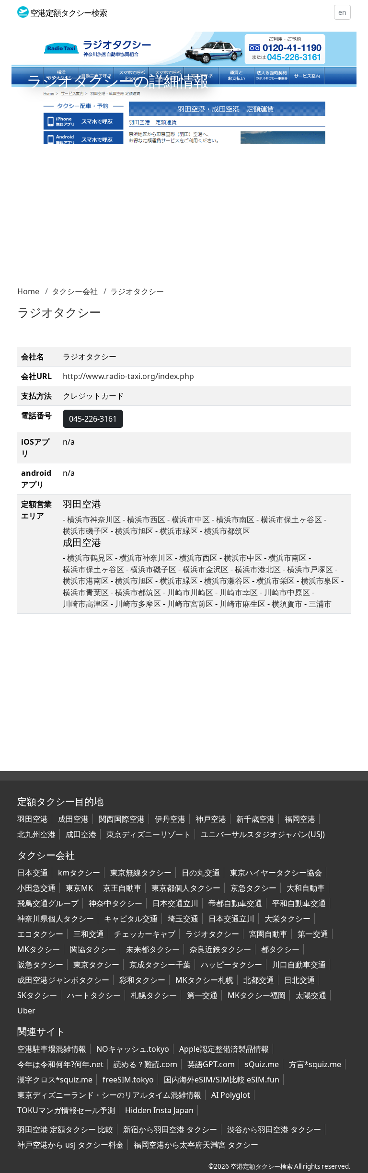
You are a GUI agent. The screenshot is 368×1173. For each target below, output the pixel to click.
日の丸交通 (201, 872)
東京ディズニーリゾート (148, 834)
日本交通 (32, 872)
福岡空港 (300, 819)
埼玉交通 (183, 918)
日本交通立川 (175, 903)
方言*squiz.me (315, 1064)
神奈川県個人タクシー (55, 918)
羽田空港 (32, 819)
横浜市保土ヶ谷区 (291, 519)
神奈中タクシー (115, 903)
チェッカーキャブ (144, 934)
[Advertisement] (184, 218)
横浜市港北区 (258, 569)
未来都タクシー (153, 949)
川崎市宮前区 (191, 603)
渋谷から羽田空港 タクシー (274, 1129)
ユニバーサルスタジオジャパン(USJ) (263, 834)
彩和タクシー (142, 980)
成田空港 (73, 819)
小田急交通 (36, 888)
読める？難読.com (145, 1064)
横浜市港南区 (86, 580)
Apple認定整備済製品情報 (224, 1049)
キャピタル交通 (131, 918)
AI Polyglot (230, 1095)
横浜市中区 (191, 519)
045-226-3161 (93, 419)
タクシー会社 (75, 291)
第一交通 (313, 934)
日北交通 (299, 980)
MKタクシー (38, 949)
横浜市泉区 (320, 580)
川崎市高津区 (87, 603)
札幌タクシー (154, 995)
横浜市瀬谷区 (227, 580)
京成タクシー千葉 (160, 964)
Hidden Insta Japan (159, 1110)
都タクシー (280, 949)
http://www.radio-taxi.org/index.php (128, 376)
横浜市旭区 (134, 531)
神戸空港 (211, 819)
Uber (26, 1010)
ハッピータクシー (231, 964)
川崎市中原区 (288, 592)
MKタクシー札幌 (204, 980)
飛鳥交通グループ (48, 903)
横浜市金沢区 (206, 569)
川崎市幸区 (239, 592)
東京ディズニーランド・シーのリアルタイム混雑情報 (109, 1095)
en (342, 12)
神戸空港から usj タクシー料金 (70, 1144)
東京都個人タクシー (185, 888)
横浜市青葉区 (86, 592)
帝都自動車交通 (235, 903)
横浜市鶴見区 (90, 557)
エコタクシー (40, 934)
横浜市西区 (146, 519)
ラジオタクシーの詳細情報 (117, 80)
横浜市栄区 (275, 580)
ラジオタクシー (137, 291)
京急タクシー (253, 888)
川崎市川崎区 (191, 592)
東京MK (79, 888)
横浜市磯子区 (86, 531)
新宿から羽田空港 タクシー (170, 1129)
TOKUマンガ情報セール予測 (66, 1110)
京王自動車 (122, 888)
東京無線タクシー (141, 872)
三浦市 (320, 603)
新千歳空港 (255, 819)
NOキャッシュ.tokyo (132, 1049)
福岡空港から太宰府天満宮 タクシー (196, 1144)
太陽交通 (311, 995)
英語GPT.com (211, 1064)
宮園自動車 (268, 934)
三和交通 (88, 934)
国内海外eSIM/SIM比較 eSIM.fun (221, 1079)
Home (28, 291)
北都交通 (258, 980)
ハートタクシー (94, 995)
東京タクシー (96, 964)
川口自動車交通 (299, 964)
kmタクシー (79, 872)
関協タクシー (93, 949)
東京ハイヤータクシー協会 (276, 872)
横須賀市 (288, 603)
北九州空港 (36, 834)
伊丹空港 (170, 819)
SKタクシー (37, 995)
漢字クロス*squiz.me (54, 1079)
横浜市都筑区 (227, 531)
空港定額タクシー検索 (261, 1166)
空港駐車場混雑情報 (51, 1049)
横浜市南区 (235, 519)
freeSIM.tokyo (128, 1079)
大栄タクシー (287, 918)
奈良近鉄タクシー (220, 949)
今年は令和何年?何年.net (60, 1064)
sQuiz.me (262, 1064)
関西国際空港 (122, 819)
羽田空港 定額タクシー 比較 (65, 1129)
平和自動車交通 (299, 903)
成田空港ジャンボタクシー (63, 980)
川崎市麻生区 (243, 603)
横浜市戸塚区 (310, 569)
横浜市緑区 (179, 531)
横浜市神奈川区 (94, 519)
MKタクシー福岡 (257, 995)
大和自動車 (306, 888)
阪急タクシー (40, 964)
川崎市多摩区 (139, 603)
